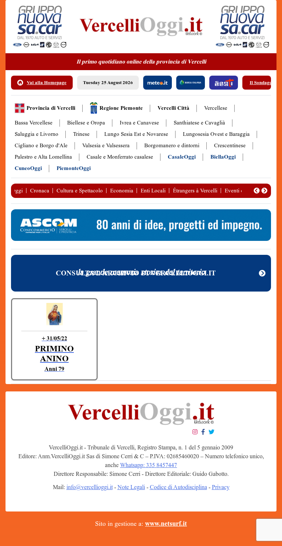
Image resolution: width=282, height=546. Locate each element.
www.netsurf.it (166, 523)
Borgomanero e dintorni (171, 145)
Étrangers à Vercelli (195, 191)
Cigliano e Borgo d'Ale (41, 145)
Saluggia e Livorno (36, 134)
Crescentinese (230, 145)
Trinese (81, 134)
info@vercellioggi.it (89, 487)
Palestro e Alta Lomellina (43, 157)
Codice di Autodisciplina (178, 487)
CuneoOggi (28, 168)
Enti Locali (153, 191)
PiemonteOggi (74, 168)
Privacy (220, 487)
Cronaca (39, 191)
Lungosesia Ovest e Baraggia (216, 134)
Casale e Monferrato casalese (120, 157)
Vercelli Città (173, 108)
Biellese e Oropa (86, 123)
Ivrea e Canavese (139, 123)
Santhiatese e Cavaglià (199, 123)
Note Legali (131, 487)
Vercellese (215, 108)
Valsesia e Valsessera (106, 145)
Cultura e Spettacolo (80, 191)
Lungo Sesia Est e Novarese (136, 134)
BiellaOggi (223, 157)
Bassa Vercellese (34, 123)
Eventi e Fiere (240, 191)
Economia (121, 191)
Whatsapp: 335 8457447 (148, 465)
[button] (257, 191)
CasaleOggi (182, 157)
